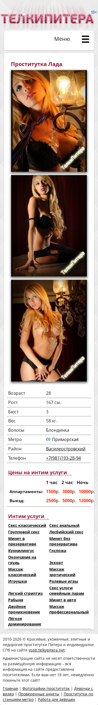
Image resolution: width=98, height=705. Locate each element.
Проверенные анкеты (38, 694)
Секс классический (27, 525)
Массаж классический (22, 572)
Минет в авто (62, 599)
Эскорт (56, 562)
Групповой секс (23, 532)
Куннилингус (21, 550)
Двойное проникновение (24, 609)
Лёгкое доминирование (24, 621)
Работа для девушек (56, 699)
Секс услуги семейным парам (66, 590)
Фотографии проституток (46, 688)
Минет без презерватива (63, 541)
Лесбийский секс (66, 532)
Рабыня (15, 599)
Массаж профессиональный (69, 609)
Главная (10, 688)
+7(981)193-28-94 (63, 458)
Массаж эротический (62, 572)
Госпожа (57, 550)
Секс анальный (64, 525)
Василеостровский (65, 449)
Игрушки (17, 581)
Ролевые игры (63, 581)
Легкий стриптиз (25, 593)
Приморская (65, 439)
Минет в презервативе (22, 541)
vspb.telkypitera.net (47, 650)
